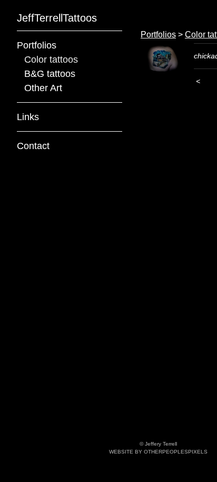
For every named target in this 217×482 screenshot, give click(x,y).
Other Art (44, 88)
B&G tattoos (50, 73)
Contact (33, 146)
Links (27, 117)
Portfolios (37, 45)
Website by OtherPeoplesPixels (158, 452)
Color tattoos (52, 59)
